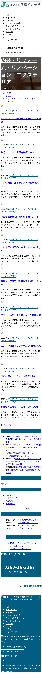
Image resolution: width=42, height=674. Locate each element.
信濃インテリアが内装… (28, 525)
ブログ (8, 34)
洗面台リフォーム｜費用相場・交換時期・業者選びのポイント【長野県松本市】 (23, 439)
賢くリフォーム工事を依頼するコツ (18, 152)
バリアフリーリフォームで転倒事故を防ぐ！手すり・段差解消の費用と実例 (23, 447)
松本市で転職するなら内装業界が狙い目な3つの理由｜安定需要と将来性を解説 (23, 470)
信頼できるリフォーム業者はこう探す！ (21, 406)
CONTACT (9, 54)
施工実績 (9, 31)
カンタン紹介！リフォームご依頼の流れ (21, 345)
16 (10, 425)
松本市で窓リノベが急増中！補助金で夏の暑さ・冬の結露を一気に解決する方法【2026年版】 (23, 461)
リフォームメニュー (14, 28)
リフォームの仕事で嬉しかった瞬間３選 (21, 314)
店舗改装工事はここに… (28, 522)
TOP (7, 14)
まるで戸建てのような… (28, 519)
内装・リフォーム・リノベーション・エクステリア (19, 112)
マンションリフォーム (15, 26)
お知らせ (11, 498)
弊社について (11, 17)
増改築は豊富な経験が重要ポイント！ (20, 216)
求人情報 (10, 503)
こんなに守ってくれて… (28, 528)
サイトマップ (11, 39)
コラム (8, 37)
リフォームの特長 (13, 23)
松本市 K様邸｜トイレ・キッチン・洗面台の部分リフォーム (23, 454)
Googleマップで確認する (12, 651)
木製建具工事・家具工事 (20, 548)
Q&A (8, 495)
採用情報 (9, 20)
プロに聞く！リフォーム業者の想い (18, 376)
